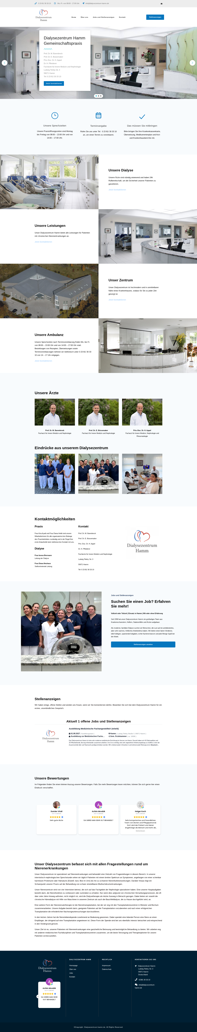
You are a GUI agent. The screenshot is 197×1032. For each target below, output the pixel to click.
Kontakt (122, 17)
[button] (4, 63)
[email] (161, 4)
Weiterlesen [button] (140, 831)
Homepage (73, 965)
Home (73, 17)
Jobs (71, 973)
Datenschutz (106, 969)
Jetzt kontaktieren (117, 190)
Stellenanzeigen (155, 17)
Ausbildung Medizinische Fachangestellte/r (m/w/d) (94, 729)
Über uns (84, 17)
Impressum (106, 965)
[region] (98, 63)
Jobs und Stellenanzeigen (103, 17)
